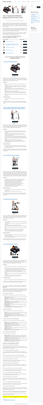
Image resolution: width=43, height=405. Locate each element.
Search (32, 5)
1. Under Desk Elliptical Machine (10, 61)
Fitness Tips (23, 1)
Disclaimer (32, 1)
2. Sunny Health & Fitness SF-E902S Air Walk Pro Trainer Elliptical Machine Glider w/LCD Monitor (14, 108)
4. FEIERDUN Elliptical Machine (10, 199)
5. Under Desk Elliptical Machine (10, 244)
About (35, 1)
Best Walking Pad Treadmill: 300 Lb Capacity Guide (9, 399)
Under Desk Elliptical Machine (10, 41)
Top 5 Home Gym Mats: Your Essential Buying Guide (9, 400)
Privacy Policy (28, 1)
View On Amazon (15, 74)
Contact (39, 1)
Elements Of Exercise (7, 1)
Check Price (25, 41)
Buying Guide (19, 1)
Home (15, 1)
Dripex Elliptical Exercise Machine (10, 47)
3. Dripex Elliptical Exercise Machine (11, 155)
